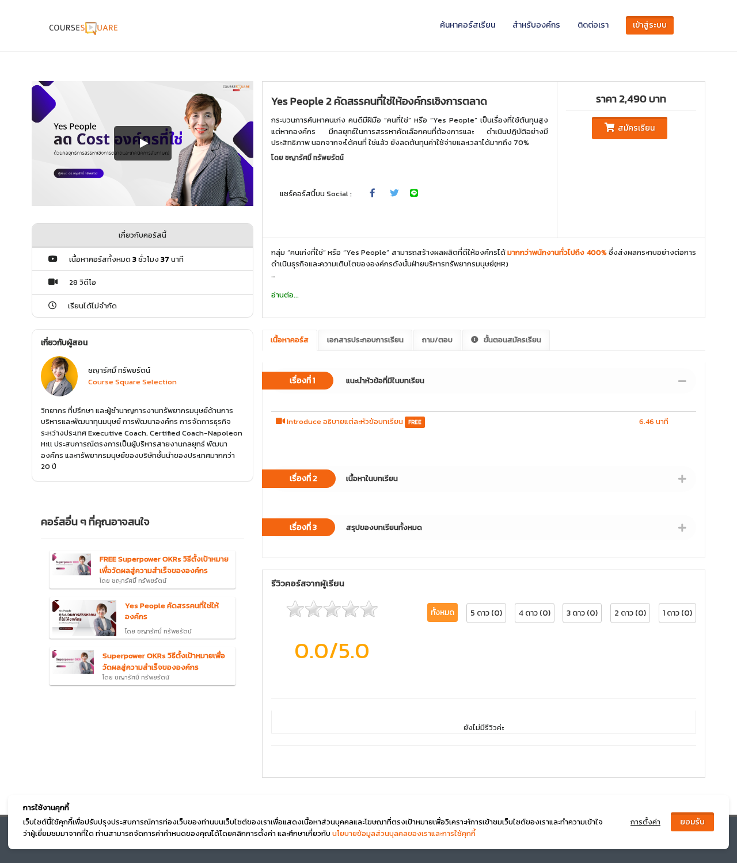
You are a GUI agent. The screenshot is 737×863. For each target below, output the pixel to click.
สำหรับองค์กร (536, 25)
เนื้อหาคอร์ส (290, 339)
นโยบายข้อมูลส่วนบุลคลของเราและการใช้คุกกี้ (404, 833)
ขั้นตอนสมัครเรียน (511, 339)
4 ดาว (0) (534, 613)
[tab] (484, 380)
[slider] (332, 608)
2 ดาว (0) (630, 613)
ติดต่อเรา (593, 25)
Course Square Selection (132, 381)
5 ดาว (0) (486, 613)
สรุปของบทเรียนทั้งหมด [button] (356, 527)
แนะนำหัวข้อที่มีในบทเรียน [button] (357, 381)
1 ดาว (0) (677, 613)
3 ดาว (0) (582, 613)
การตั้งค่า (645, 821)
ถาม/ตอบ (437, 339)
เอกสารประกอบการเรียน (365, 339)
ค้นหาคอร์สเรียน (467, 25)
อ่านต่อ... (285, 294)
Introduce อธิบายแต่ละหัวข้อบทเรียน (345, 421)
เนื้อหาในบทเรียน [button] (344, 478)
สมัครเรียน (634, 128)
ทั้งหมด (442, 612)
